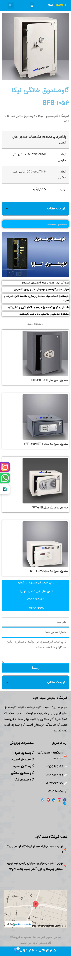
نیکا (40, 116)
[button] (32, 5)
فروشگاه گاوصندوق (57, 116)
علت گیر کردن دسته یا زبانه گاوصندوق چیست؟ (45, 283)
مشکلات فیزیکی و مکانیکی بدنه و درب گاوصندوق (44, 314)
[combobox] (35, 224)
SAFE (57, 5)
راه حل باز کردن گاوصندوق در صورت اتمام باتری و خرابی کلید (38, 307)
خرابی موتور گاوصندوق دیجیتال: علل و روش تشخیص (41, 289)
